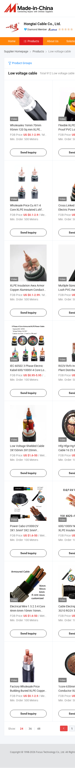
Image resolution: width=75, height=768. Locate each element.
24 (21, 728)
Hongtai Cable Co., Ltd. (42, 24)
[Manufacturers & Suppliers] (29, 8)
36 (30, 728)
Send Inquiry (28, 152)
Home (11, 41)
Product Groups (21, 63)
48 (38, 728)
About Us (52, 41)
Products (33, 41)
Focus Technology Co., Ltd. (50, 752)
